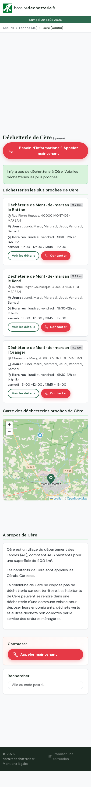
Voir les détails (23, 256)
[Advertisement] (45, 80)
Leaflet (57, 498)
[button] (40, 435)
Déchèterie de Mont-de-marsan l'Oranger (38, 350)
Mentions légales (15, 764)
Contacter (58, 256)
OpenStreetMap (77, 498)
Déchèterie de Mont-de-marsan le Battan (38, 207)
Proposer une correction (63, 756)
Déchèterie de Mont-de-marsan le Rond (38, 279)
